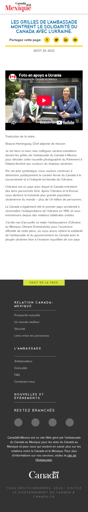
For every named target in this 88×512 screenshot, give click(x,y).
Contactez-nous (24, 381)
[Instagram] (74, 7)
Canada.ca (48, 6)
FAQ (17, 375)
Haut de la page (44, 283)
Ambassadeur (23, 361)
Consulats (20, 368)
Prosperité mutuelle (27, 315)
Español (33, 6)
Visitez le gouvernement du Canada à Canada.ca (47, 492)
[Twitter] (61, 7)
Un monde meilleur (27, 322)
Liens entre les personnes (31, 336)
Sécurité (19, 329)
